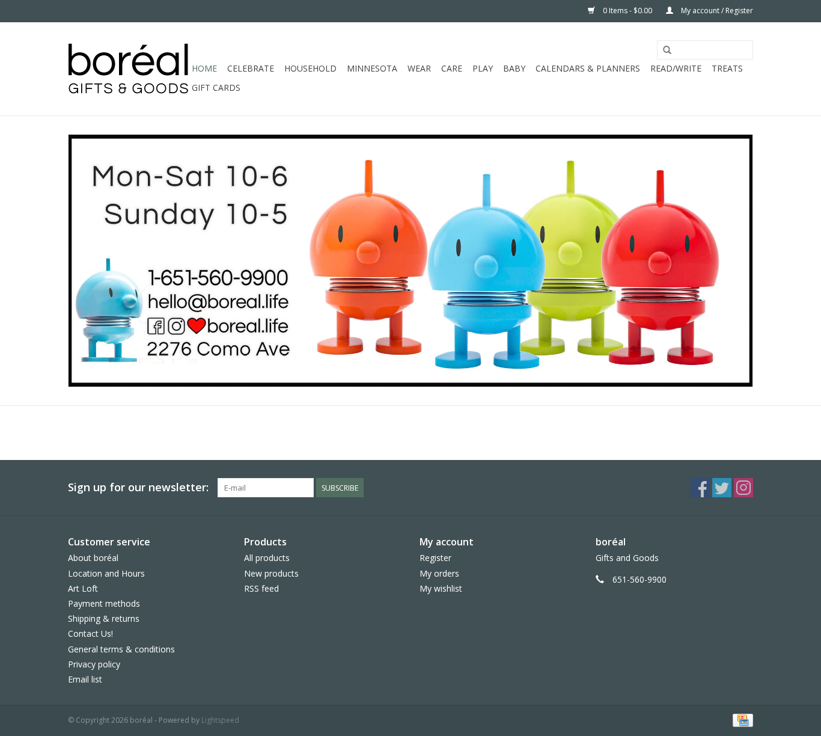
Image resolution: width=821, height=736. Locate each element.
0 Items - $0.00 (627, 10)
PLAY (482, 68)
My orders (439, 573)
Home (204, 68)
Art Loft (83, 588)
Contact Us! (90, 633)
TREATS (727, 68)
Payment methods (104, 603)
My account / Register (716, 10)
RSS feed (261, 588)
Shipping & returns (103, 618)
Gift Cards (216, 87)
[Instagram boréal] (743, 487)
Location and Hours (106, 573)
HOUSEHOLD (310, 68)
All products (267, 557)
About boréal (93, 557)
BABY (514, 68)
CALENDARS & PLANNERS (588, 68)
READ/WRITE (675, 68)
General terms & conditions (121, 649)
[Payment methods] (740, 719)
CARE (451, 68)
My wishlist (441, 588)
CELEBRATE (250, 68)
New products (271, 573)
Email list (85, 679)
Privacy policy (94, 664)
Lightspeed (220, 720)
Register (435, 557)
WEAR (419, 68)
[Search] (667, 50)
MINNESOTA (372, 68)
